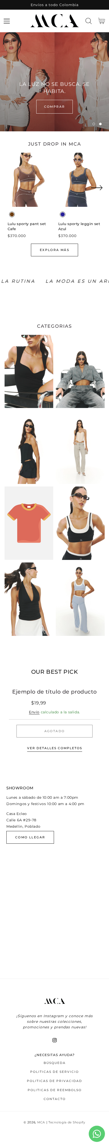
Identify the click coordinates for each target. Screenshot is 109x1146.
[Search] (89, 21)
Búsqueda (55, 1063)
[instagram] (55, 1040)
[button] (7, 21)
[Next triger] (96, 190)
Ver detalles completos (54, 748)
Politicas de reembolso (55, 1090)
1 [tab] (94, 124)
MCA (41, 1122)
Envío (34, 712)
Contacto (55, 1099)
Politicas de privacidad (54, 1081)
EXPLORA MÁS (54, 250)
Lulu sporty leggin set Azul (79, 226)
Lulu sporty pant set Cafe (27, 226)
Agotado (54, 731)
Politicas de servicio (54, 1072)
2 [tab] (100, 124)
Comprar (54, 106)
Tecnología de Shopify (66, 1122)
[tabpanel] (54, 81)
